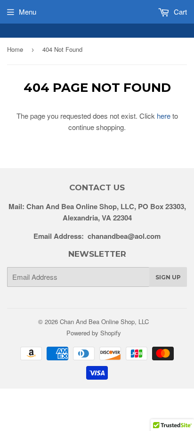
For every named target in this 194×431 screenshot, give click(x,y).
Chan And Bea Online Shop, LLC (104, 321)
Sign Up (168, 277)
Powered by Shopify (93, 332)
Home (15, 49)
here (163, 116)
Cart (179, 11)
